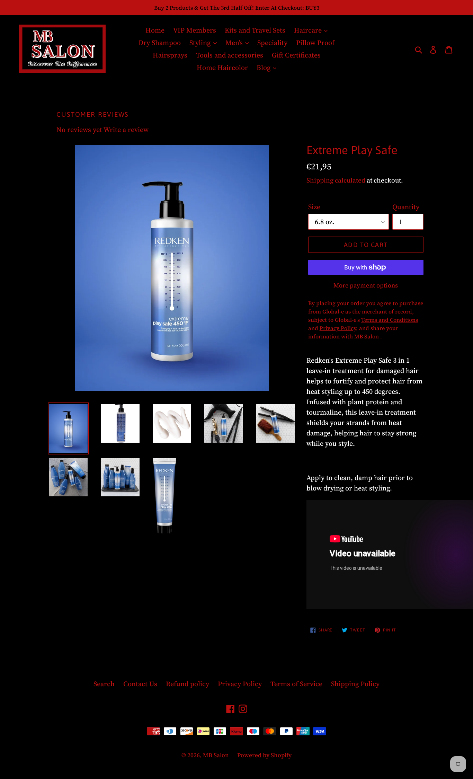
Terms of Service (296, 684)
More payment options (365, 285)
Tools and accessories (229, 55)
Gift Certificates (296, 55)
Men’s (234, 42)
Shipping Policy (355, 684)
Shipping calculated (335, 180)
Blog (264, 67)
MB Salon (216, 755)
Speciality (272, 42)
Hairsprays (170, 55)
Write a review (126, 129)
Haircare (308, 30)
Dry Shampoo (160, 42)
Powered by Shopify (264, 755)
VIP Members (194, 30)
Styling (200, 42)
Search (104, 684)
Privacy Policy (240, 684)
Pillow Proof (315, 42)
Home (154, 30)
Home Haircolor (222, 67)
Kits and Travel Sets (255, 30)
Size (314, 207)
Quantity (405, 207)
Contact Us (140, 684)
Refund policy (187, 684)
